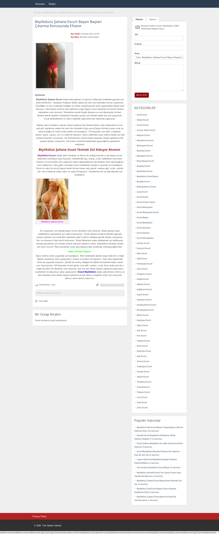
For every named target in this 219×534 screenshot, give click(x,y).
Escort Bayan (142, 217)
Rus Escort (141, 336)
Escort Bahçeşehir (145, 207)
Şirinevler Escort (144, 351)
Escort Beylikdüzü (144, 223)
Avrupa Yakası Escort (146, 130)
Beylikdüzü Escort (50, 12)
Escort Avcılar (142, 197)
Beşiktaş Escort (143, 166)
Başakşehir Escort (144, 156)
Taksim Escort (143, 377)
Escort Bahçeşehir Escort (148, 212)
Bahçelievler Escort (145, 140)
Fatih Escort (142, 259)
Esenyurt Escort (143, 248)
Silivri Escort (142, 346)
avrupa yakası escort (69, 532)
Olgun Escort (142, 325)
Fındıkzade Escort (144, 264)
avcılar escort (144, 532)
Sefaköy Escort (143, 341)
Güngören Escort (144, 274)
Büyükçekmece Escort (146, 187)
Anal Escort (142, 115)
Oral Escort (141, 330)
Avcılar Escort (143, 125)
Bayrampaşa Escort (145, 161)
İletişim (52, 4)
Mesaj (137, 63)
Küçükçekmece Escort (146, 305)
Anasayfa (40, 4)
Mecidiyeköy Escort (145, 310)
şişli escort (45, 532)
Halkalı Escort (143, 279)
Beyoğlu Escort (143, 181)
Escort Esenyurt (143, 228)
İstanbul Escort (143, 284)
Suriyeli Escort (143, 372)
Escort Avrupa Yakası (146, 202)
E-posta (138, 44)
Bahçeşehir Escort (145, 145)
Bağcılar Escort (143, 135)
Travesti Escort (143, 387)
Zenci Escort (142, 408)
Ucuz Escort (142, 397)
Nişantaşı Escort (144, 320)
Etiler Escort (142, 253)
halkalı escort (34, 532)
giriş (53, 320)
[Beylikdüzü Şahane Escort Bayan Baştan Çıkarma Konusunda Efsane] (54, 65)
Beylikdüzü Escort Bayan (147, 176)
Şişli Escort (141, 356)
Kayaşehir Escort (144, 300)
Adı (136, 34)
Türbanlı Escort (143, 392)
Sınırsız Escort (143, 361)
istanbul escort (6, 532)
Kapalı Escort (142, 294)
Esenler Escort (143, 243)
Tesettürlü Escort (144, 382)
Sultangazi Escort (144, 366)
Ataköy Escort (143, 120)
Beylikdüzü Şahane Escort (112, 285)
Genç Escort (142, 269)
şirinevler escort (103, 532)
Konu (137, 53)
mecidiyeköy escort (87, 532)
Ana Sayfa (37, 12)
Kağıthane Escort (144, 289)
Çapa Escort (142, 192)
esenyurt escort (131, 532)
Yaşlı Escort (142, 402)
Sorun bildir (43, 301)
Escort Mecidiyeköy (145, 238)
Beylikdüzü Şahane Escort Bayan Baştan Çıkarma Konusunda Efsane (68, 23)
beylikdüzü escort (20, 532)
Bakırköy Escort (143, 151)
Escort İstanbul (143, 233)
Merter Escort (142, 315)
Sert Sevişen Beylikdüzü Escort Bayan (153, 467)
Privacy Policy (39, 516)
